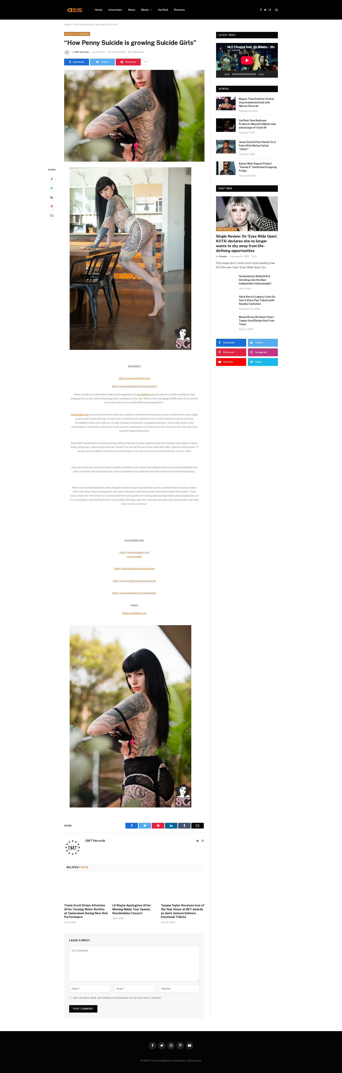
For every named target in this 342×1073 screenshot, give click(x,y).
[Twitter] (51, 188)
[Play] (220, 74)
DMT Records (82, 52)
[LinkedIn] (51, 197)
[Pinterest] (51, 206)
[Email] (51, 215)
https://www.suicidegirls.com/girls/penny (134, 592)
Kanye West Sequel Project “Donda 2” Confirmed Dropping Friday (258, 167)
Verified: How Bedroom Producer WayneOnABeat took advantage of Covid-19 (257, 124)
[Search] (276, 10)
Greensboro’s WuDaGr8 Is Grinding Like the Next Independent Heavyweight (255, 280)
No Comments (118, 52)
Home (98, 9)
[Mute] (267, 74)
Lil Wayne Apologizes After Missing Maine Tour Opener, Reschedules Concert (131, 909)
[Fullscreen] (273, 74)
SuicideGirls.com (146, 394)
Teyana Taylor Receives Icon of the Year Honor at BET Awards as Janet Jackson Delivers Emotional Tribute (182, 911)
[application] (247, 60)
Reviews (179, 9)
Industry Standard (77, 34)
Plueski (223, 256)
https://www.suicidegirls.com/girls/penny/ (134, 386)
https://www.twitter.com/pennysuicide (134, 568)
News (131, 9)
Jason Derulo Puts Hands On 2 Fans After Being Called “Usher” (257, 146)
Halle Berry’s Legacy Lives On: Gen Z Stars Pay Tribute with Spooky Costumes (257, 300)
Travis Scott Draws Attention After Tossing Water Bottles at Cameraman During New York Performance (86, 911)
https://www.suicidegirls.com (134, 378)
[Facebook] (51, 179)
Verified (163, 9)
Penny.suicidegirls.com (134, 613)
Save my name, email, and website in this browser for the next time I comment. (117, 997)
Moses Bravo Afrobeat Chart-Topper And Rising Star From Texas (257, 321)
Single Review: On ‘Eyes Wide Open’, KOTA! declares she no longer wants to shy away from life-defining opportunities (246, 243)
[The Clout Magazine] (75, 10)
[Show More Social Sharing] (145, 62)
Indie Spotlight (226, 229)
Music (145, 9)
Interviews (115, 9)
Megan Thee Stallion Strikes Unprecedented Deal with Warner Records (256, 102)
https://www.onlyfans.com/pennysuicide (134, 580)
